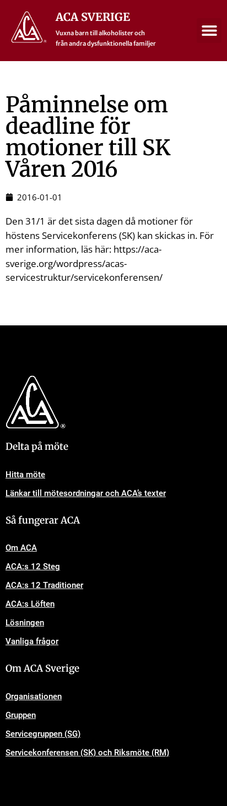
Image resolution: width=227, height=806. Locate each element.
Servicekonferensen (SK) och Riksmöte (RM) (87, 753)
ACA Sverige (93, 17)
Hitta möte (25, 475)
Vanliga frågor (32, 641)
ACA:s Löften (30, 604)
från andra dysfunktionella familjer (106, 43)
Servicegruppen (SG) (43, 734)
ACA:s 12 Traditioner (44, 585)
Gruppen (21, 715)
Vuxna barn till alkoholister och (100, 33)
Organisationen (34, 696)
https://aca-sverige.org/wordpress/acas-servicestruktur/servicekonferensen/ (84, 263)
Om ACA (21, 548)
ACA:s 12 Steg (33, 566)
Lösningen (25, 623)
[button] (209, 30)
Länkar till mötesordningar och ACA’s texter (86, 493)
